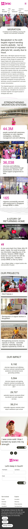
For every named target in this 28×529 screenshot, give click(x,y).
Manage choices (7, 525)
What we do (9, 10)
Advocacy (17, 501)
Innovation (17, 499)
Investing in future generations (21, 10)
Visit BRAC (4, 506)
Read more (21, 447)
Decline (5, 522)
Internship (4, 501)
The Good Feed (18, 506)
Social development (14, 10)
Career (3, 499)
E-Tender (4, 504)
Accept (5, 518)
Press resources (18, 504)
